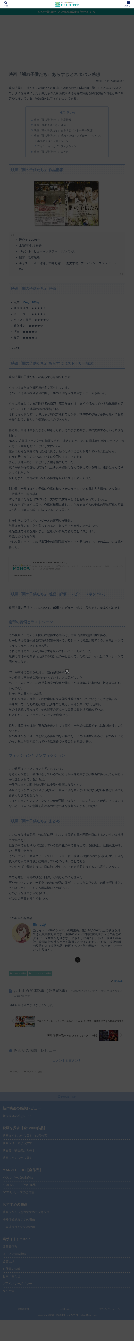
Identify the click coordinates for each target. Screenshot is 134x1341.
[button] (124, 779)
